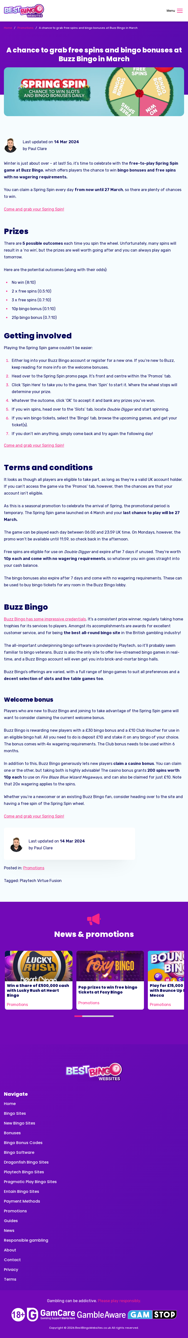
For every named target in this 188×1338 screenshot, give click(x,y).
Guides (11, 1221)
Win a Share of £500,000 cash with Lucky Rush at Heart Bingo (38, 990)
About (10, 1250)
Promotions (33, 868)
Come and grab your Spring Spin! (34, 209)
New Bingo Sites (19, 1123)
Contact (12, 1260)
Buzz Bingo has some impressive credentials (45, 619)
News (9, 1230)
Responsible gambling (26, 1240)
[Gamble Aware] (101, 1314)
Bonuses (12, 1133)
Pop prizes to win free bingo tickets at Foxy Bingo (107, 989)
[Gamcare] (51, 1314)
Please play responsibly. (119, 1300)
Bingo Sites (15, 1113)
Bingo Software (19, 1152)
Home (10, 1103)
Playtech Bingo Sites (24, 1172)
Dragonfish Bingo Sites (26, 1162)
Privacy (11, 1269)
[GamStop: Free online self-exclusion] (152, 1314)
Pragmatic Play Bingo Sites (30, 1182)
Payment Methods (22, 1201)
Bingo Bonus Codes (23, 1142)
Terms (10, 1279)
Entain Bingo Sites (21, 1191)
